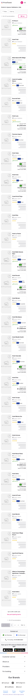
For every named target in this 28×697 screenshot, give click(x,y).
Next (22, 625)
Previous (6, 625)
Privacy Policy (14, 692)
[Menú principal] (23, 2)
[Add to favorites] (9, 21)
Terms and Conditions (5, 692)
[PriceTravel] (8, 3)
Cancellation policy (22, 692)
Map (23, 16)
